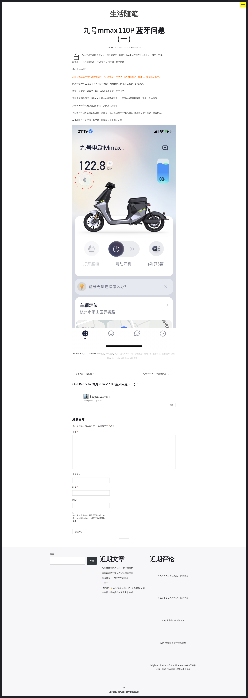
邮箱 (75, 487)
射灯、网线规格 (181, 575)
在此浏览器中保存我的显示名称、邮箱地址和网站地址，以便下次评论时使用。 (88, 518)
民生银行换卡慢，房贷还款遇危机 (117, 572)
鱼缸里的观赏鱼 (179, 643)
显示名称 (77, 474)
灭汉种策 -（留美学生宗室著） (116, 578)
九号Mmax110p (126, 354)
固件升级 (157, 354)
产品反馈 (138, 354)
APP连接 (109, 354)
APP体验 (100, 354)
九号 (83, 354)
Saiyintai (137, 47)
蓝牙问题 (115, 358)
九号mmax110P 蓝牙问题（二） (158, 373)
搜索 (52, 554)
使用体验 (148, 354)
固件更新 (166, 354)
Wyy (164, 620)
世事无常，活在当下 (84, 373)
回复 (171, 405)
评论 (75, 432)
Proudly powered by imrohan (124, 692)
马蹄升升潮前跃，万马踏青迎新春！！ (119, 567)
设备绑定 (124, 358)
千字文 (105, 583)
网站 (74, 500)
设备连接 (133, 358)
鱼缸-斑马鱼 (179, 620)
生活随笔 (124, 13)
